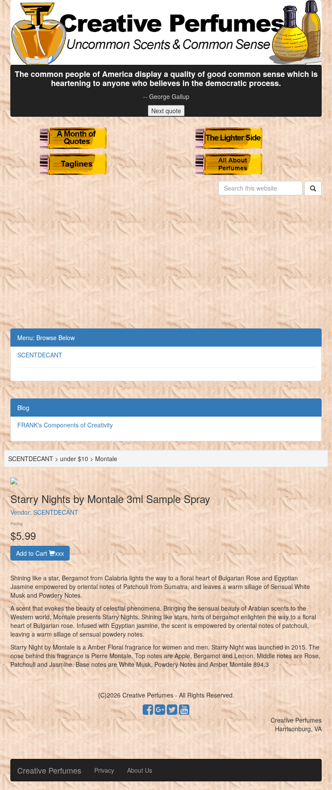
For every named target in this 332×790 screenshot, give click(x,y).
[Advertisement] (166, 263)
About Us (139, 770)
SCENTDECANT (39, 354)
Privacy (104, 770)
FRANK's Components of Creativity (65, 424)
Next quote (166, 110)
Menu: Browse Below (46, 337)
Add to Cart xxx (40, 553)
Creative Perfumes (49, 770)
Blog (23, 407)
